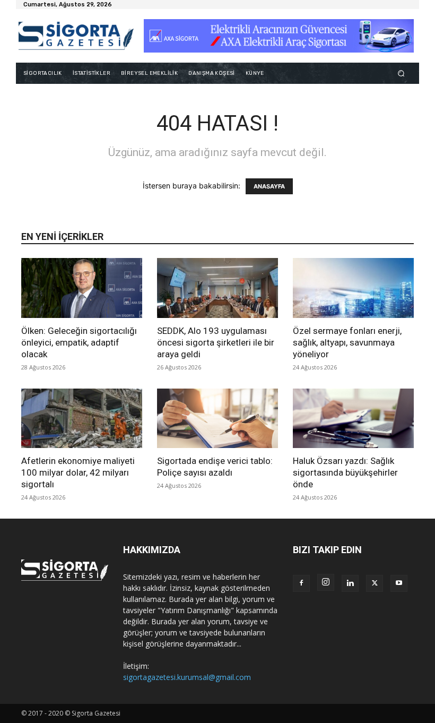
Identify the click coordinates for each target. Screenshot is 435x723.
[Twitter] (374, 583)
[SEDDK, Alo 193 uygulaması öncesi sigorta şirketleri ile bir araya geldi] (217, 288)
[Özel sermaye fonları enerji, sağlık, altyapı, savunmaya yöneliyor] (353, 288)
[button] (401, 73)
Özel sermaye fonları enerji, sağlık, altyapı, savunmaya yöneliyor (347, 342)
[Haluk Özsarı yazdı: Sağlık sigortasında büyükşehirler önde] (353, 419)
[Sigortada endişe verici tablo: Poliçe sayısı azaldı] (217, 419)
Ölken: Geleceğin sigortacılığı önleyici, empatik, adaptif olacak (79, 342)
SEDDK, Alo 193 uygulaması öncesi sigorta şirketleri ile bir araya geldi (215, 342)
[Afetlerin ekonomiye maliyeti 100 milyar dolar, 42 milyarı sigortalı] (81, 419)
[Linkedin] (350, 583)
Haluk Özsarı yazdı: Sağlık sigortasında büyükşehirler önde (345, 472)
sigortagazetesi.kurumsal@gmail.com (187, 677)
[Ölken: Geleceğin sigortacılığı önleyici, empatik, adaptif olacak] (81, 288)
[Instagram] (325, 582)
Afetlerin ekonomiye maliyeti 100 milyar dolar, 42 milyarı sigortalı (78, 472)
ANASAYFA (269, 186)
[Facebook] (301, 583)
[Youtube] (398, 583)
